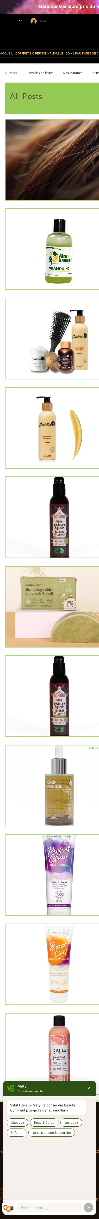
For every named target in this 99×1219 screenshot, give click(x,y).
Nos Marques (72, 73)
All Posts (11, 73)
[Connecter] (33, 21)
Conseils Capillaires (39, 73)
